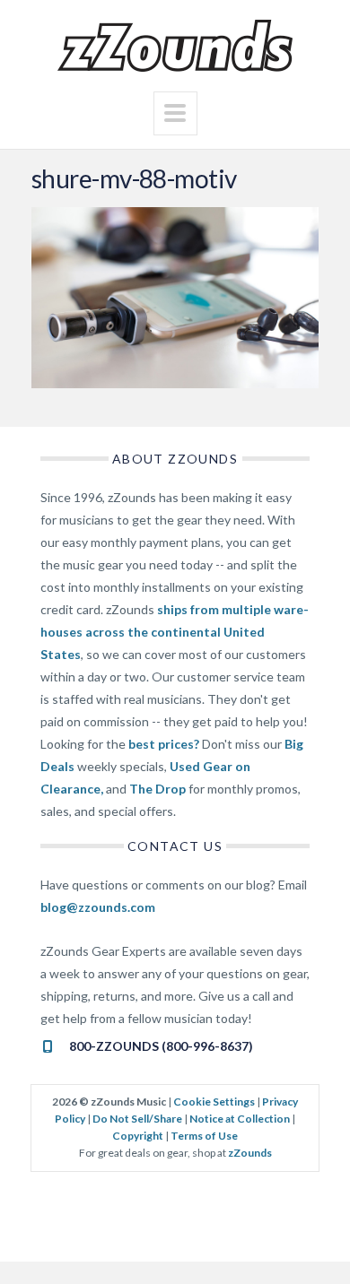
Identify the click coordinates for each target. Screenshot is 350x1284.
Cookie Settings (214, 1101)
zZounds (250, 1152)
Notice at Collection (239, 1118)
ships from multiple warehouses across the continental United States (174, 632)
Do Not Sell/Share (137, 1118)
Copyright (137, 1135)
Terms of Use (204, 1135)
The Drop (157, 788)
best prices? (163, 743)
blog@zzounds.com (97, 907)
